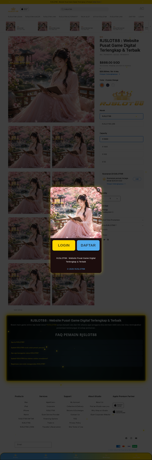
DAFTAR (88, 245)
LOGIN (64, 245)
